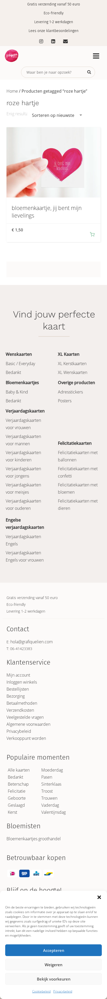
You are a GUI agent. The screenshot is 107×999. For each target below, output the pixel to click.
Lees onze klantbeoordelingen (53, 31)
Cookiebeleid (41, 991)
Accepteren (53, 950)
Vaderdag (50, 805)
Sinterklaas (51, 784)
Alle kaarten (19, 770)
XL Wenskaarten (72, 372)
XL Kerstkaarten (72, 363)
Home (12, 91)
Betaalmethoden (21, 703)
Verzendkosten (20, 710)
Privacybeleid (62, 991)
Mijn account (18, 675)
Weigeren (53, 964)
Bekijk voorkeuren (53, 979)
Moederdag (52, 770)
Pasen (46, 777)
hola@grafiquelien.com (31, 642)
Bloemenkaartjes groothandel (33, 839)
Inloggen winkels (21, 682)
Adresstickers (70, 392)
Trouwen (49, 798)
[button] (99, 897)
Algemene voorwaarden (28, 724)
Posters (64, 401)
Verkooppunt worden (26, 738)
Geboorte (17, 798)
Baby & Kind (17, 392)
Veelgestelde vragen (25, 717)
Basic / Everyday (20, 363)
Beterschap (18, 784)
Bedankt (13, 372)
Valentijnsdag (53, 812)
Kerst (12, 812)
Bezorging (15, 696)
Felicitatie (16, 791)
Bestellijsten (17, 689)
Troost (47, 791)
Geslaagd (16, 805)
